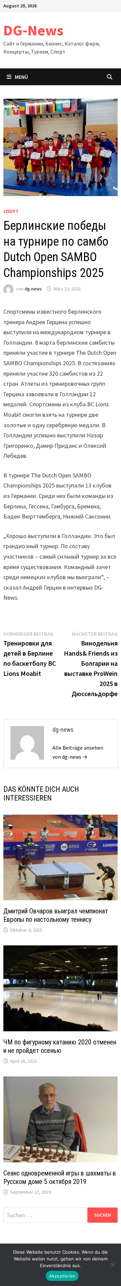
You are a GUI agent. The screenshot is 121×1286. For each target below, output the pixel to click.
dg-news (33, 289)
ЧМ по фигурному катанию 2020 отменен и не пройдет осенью (59, 1046)
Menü (21, 76)
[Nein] (112, 1264)
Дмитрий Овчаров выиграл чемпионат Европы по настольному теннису (55, 915)
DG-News (33, 30)
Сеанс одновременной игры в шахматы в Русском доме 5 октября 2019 (59, 1177)
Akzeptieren (62, 1276)
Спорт (10, 211)
